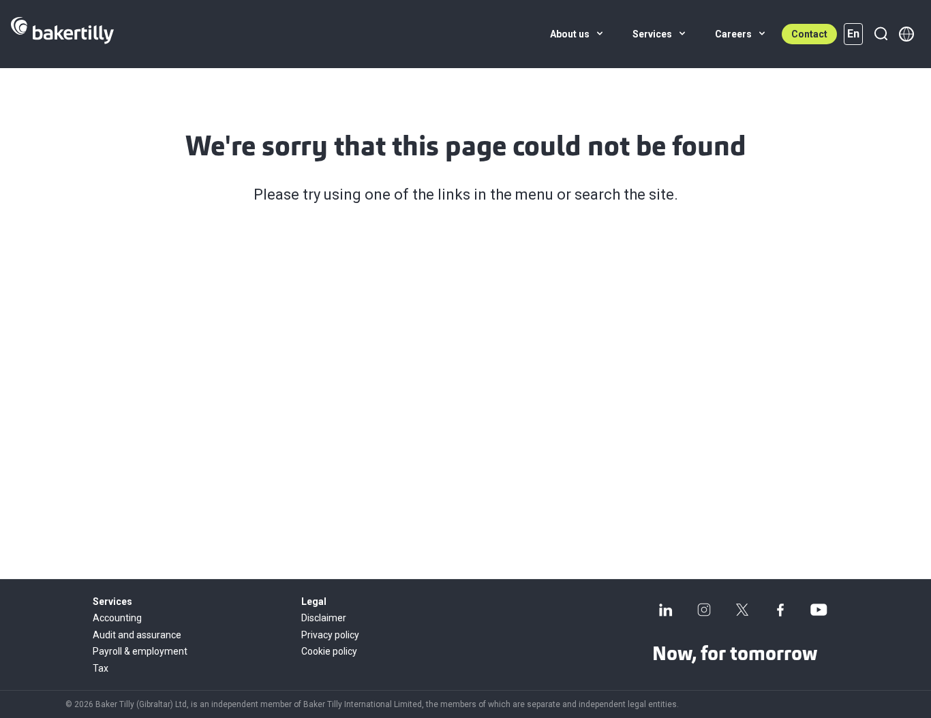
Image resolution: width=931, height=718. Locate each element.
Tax (100, 668)
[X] (742, 609)
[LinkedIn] (666, 609)
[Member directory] (906, 34)
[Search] (880, 34)
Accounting (117, 617)
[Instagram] (704, 609)
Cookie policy (329, 651)
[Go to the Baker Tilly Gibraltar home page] (62, 34)
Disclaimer (323, 617)
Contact (809, 34)
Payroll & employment (140, 651)
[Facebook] (780, 609)
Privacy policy (330, 634)
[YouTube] (818, 609)
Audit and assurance (137, 634)
